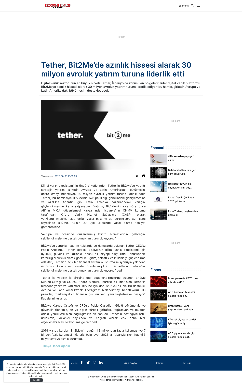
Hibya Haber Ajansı (121, 380)
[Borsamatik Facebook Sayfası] (82, 363)
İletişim (187, 363)
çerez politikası (29, 370)
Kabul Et (36, 380)
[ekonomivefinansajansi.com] (57, 6)
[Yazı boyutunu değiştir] (137, 176)
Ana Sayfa (130, 363)
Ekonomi (184, 5)
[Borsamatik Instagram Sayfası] (95, 363)
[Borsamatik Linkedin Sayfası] (101, 363)
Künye (159, 363)
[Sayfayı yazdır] (144, 176)
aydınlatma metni (47, 370)
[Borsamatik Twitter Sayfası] (88, 363)
